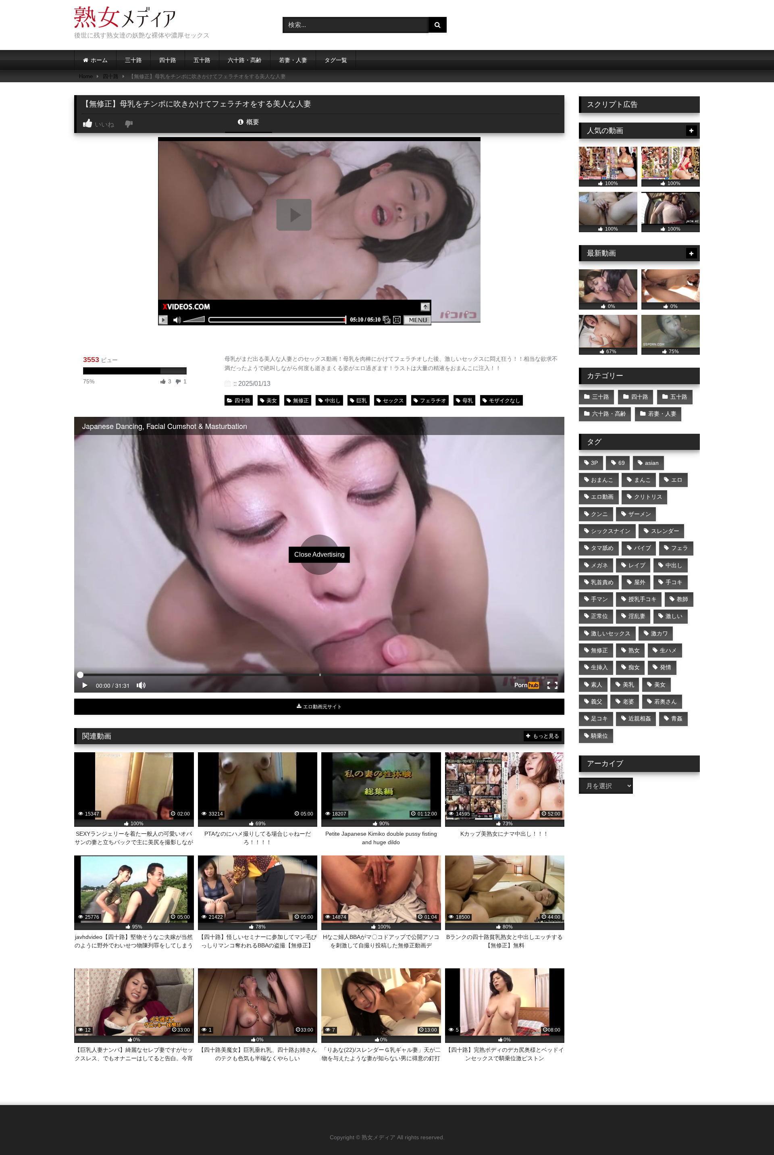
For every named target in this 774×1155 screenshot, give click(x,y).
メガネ (599, 565)
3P (594, 463)
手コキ (674, 582)
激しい (674, 616)
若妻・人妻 (293, 60)
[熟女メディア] (124, 18)
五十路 (202, 60)
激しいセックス (610, 633)
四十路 (167, 60)
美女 (271, 400)
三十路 (133, 60)
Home (86, 76)
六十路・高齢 (245, 60)
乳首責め (602, 582)
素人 (596, 684)
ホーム (99, 60)
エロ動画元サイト (322, 707)
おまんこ (602, 480)
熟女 (634, 650)
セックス (393, 400)
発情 (665, 667)
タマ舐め (602, 548)
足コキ (599, 718)
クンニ (599, 514)
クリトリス (648, 496)
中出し (333, 400)
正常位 (599, 616)
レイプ (636, 565)
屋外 (639, 582)
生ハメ (668, 650)
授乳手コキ (642, 599)
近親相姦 (639, 718)
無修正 (301, 400)
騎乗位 (599, 736)
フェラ (679, 548)
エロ (676, 480)
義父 (596, 701)
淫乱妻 (636, 616)
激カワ (659, 633)
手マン (599, 599)
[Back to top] (749, 1131)
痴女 (634, 667)
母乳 (467, 400)
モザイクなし (504, 400)
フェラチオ (433, 400)
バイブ (642, 548)
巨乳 (361, 400)
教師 (682, 599)
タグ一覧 (336, 60)
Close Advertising (319, 554)
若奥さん (665, 701)
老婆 (628, 701)
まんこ (642, 480)
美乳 (628, 684)
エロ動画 (602, 496)
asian (652, 463)
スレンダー (665, 531)
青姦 (676, 718)
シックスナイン (610, 531)
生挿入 (599, 667)
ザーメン (639, 514)
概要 (252, 122)
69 (621, 463)
